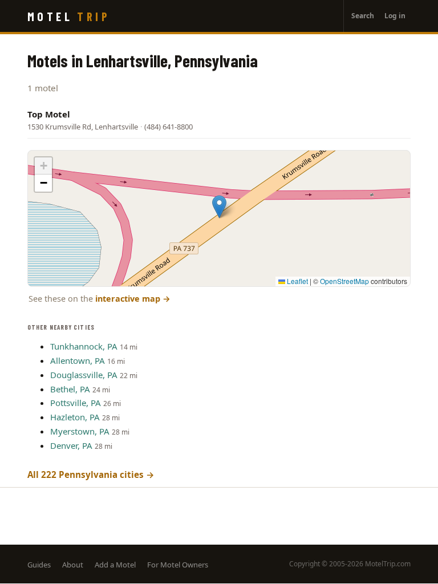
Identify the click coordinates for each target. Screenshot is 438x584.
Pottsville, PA (75, 402)
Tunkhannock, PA (83, 346)
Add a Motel (115, 564)
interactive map (133, 298)
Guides (39, 564)
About (72, 564)
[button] (219, 206)
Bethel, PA (70, 389)
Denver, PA (71, 445)
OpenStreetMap (344, 281)
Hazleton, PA (75, 417)
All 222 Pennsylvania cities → (91, 474)
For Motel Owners (177, 564)
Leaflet (296, 281)
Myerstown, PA (80, 431)
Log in (394, 16)
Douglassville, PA (83, 374)
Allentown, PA (77, 360)
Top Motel (48, 114)
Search (362, 16)
